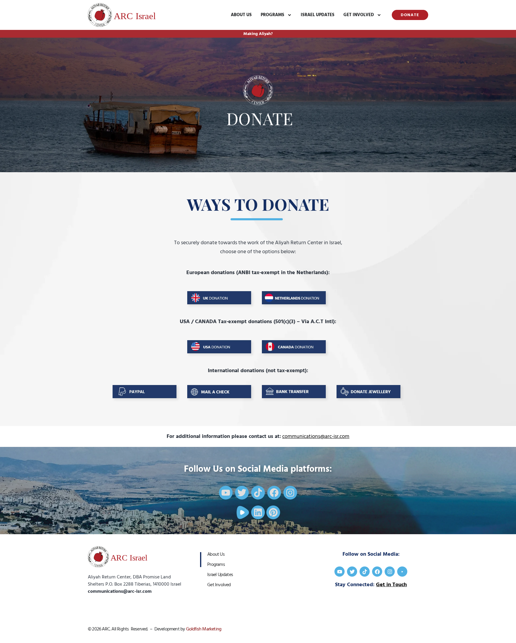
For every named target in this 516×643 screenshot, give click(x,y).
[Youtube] (226, 493)
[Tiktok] (258, 493)
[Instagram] (290, 493)
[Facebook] (274, 493)
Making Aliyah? (258, 34)
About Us (241, 15)
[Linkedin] (258, 512)
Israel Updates (317, 15)
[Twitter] (242, 493)
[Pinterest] (273, 512)
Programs (272, 15)
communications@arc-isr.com (315, 436)
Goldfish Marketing (204, 629)
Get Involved (358, 15)
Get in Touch (391, 584)
